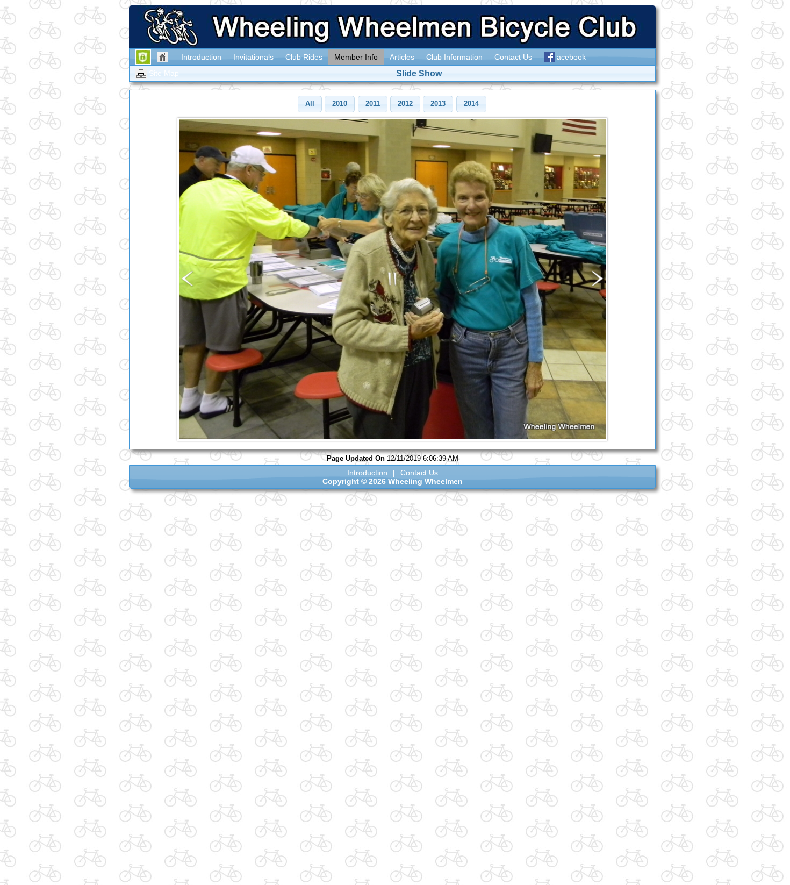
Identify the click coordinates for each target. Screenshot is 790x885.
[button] (310, 104)
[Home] (163, 57)
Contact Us (419, 472)
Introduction (367, 472)
